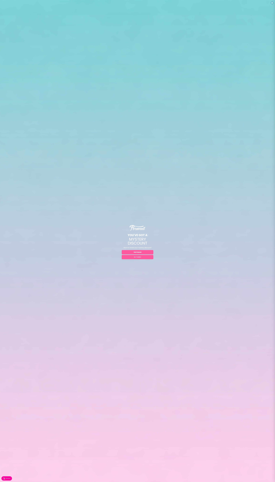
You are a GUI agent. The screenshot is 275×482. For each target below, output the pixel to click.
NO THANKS (137, 257)
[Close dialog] (272, 2)
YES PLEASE (137, 252)
